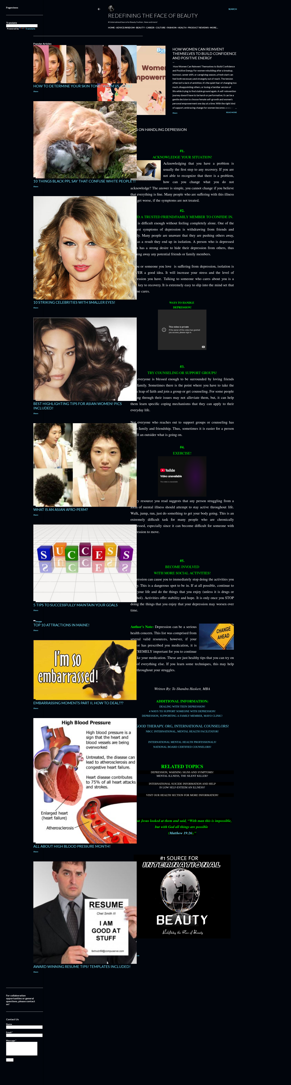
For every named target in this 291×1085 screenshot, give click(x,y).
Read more (231, 112)
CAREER (150, 27)
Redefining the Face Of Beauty (153, 15)
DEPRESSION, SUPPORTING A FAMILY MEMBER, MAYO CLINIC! (182, 715)
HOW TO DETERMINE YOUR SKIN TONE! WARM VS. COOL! (82, 86)
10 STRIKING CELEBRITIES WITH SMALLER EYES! (74, 302)
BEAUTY (140, 27)
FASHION (171, 27)
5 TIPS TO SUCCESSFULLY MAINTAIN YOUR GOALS (75, 605)
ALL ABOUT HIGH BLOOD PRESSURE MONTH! (71, 846)
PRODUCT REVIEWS (198, 27)
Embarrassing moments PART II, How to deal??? (78, 703)
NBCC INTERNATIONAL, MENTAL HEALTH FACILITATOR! (182, 731)
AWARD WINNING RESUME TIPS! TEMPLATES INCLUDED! (81, 966)
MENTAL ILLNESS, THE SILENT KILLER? (182, 775)
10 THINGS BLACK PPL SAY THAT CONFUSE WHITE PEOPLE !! (84, 181)
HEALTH (182, 27)
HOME (111, 27)
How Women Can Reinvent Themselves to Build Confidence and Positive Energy (204, 53)
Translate (30, 28)
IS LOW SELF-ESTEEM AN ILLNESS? (182, 787)
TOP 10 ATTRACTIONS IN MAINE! (61, 625)
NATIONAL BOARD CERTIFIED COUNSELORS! (182, 746)
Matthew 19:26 (180, 832)
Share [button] (174, 113)
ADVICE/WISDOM (125, 27)
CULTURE (160, 27)
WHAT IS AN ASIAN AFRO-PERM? (60, 509)
